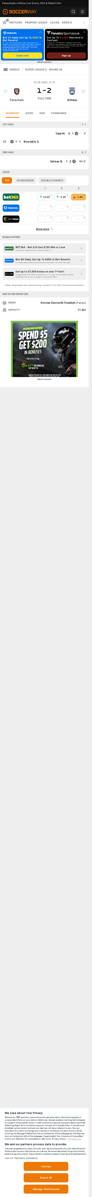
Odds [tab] (29, 113)
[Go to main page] (22, 11)
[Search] (73, 11)
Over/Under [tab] (25, 180)
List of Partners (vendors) (21, 1158)
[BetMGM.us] (11, 219)
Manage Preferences (46, 1189)
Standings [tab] (58, 113)
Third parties (74, 1139)
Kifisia (72, 100)
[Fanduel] (11, 208)
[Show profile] (17, 91)
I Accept (46, 1166)
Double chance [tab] (52, 180)
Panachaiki (17, 100)
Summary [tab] (12, 113)
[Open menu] (82, 11)
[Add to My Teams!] (5, 91)
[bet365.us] (11, 197)
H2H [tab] (42, 113)
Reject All (46, 1177)
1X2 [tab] (6, 180)
